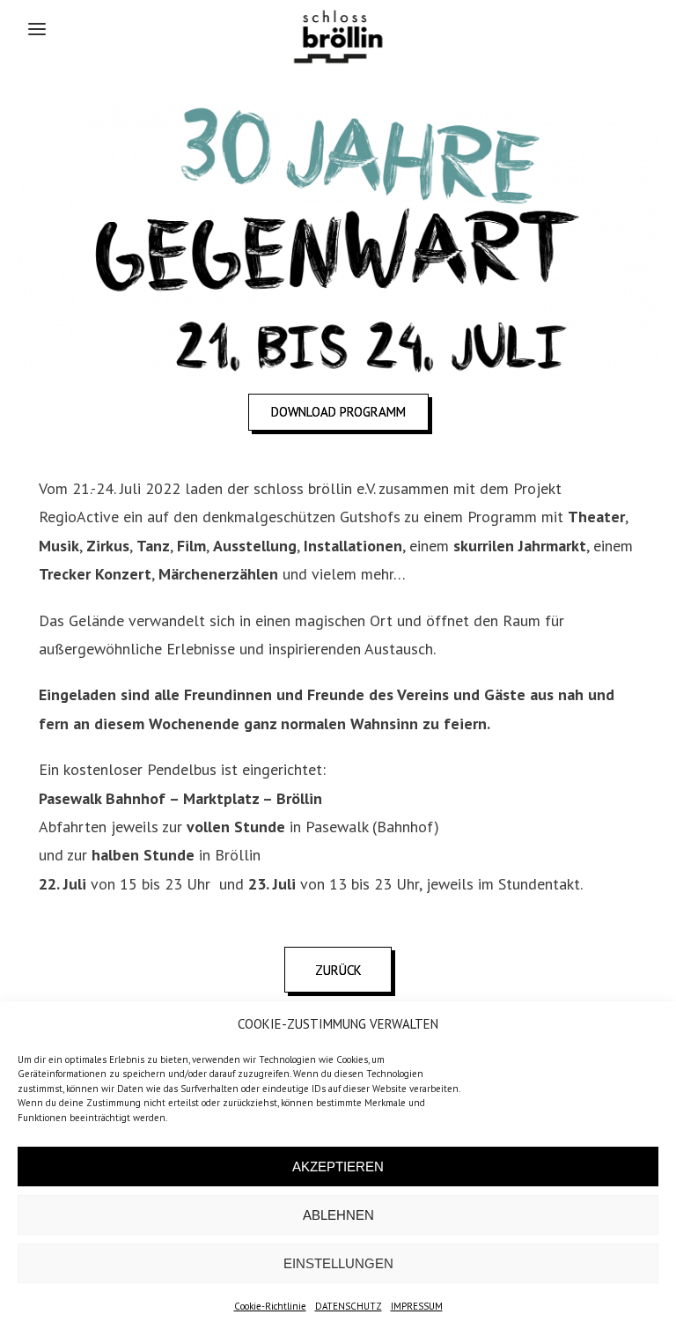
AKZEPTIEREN (338, 1166)
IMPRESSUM (417, 1306)
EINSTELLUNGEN (338, 1263)
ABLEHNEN (338, 1214)
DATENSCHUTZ (348, 1306)
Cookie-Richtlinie (270, 1306)
